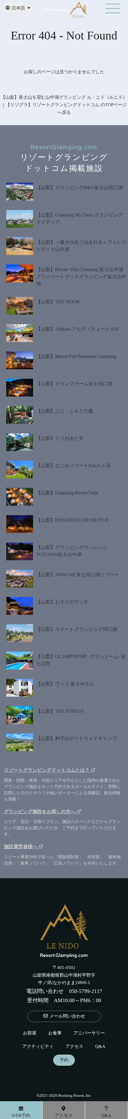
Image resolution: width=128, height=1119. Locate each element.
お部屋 (29, 1033)
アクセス (74, 1046)
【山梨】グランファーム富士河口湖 (74, 383)
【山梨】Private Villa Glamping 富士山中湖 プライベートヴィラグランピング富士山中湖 (82, 276)
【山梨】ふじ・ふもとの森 (64, 410)
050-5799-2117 (85, 991)
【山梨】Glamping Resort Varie (67, 492)
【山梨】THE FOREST (60, 711)
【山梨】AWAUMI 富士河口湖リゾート (77, 574)
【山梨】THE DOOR (58, 301)
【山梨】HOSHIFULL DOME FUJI (72, 520)
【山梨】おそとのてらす (62, 601)
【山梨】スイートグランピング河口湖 (76, 629)
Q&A (100, 1046)
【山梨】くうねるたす (60, 438)
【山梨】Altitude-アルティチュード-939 (77, 329)
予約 (64, 1060)
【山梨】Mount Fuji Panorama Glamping (76, 356)
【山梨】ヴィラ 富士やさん (65, 683)
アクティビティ (38, 1046)
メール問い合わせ (66, 1016)
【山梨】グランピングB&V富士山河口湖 (79, 187)
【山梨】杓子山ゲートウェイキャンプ (76, 738)
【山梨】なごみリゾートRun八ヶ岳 (73, 465)
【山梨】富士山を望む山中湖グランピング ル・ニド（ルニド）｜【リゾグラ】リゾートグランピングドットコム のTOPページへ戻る (64, 105)
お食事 (55, 1033)
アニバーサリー (89, 1033)
